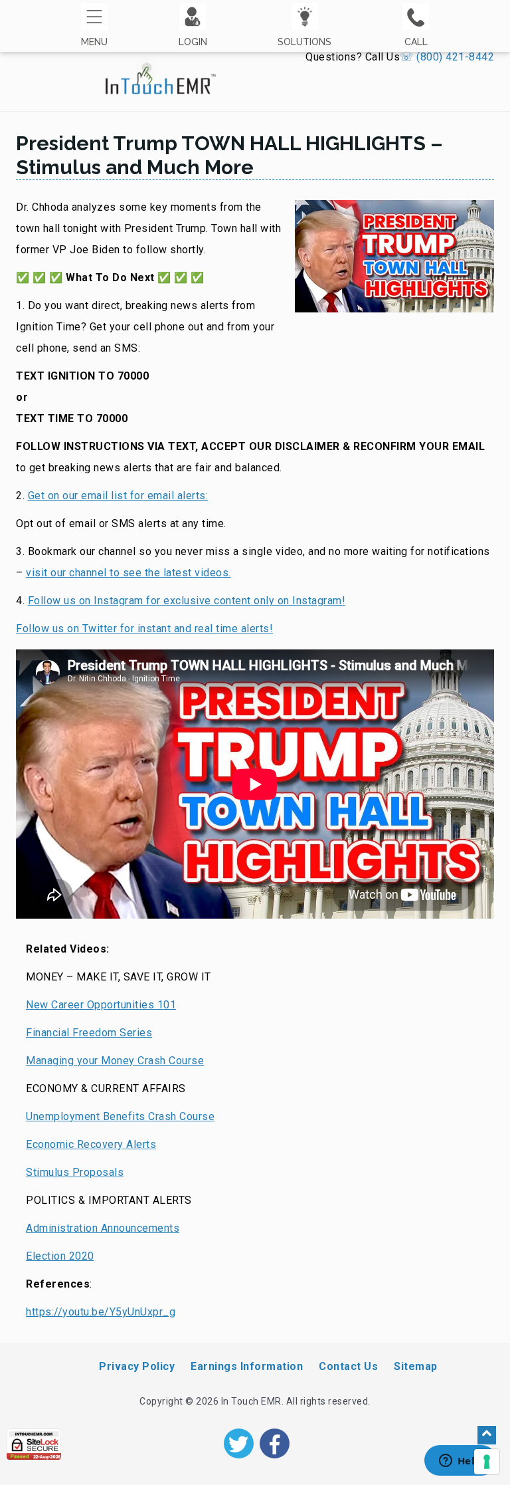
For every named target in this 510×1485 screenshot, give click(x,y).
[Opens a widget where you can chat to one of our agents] (460, 1461)
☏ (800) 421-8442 (447, 57)
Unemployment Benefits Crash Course (120, 1116)
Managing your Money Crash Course (115, 1060)
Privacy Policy (137, 1366)
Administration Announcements (102, 1228)
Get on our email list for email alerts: (118, 495)
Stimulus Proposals (75, 1172)
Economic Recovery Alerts (91, 1144)
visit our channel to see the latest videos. (128, 572)
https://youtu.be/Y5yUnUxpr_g (100, 1312)
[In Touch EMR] (160, 69)
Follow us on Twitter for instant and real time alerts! (144, 628)
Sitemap (416, 1366)
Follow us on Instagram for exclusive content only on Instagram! (187, 600)
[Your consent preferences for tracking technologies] (486, 1461)
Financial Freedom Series (89, 1032)
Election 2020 (60, 1256)
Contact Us (348, 1366)
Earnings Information (247, 1366)
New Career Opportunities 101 (101, 1004)
